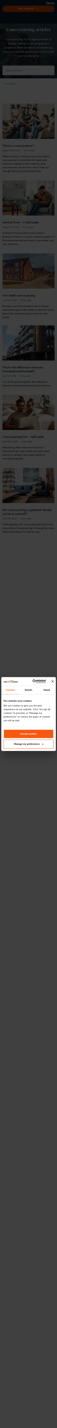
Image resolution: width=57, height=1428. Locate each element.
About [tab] (46, 690)
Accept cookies (28, 733)
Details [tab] (28, 690)
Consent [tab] (10, 690)
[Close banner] (52, 681)
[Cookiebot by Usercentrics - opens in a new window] (34, 681)
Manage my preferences (27, 744)
